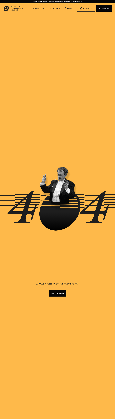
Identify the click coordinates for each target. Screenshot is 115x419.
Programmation (39, 8)
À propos (68, 8)
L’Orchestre (55, 8)
